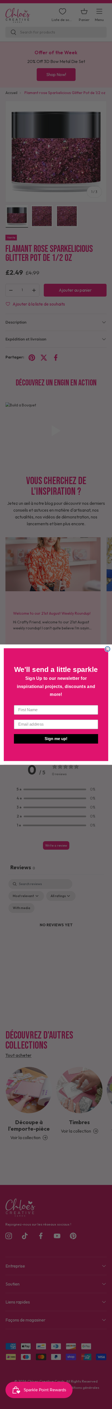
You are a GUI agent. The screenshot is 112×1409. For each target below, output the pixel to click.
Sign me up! (56, 739)
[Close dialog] (107, 648)
